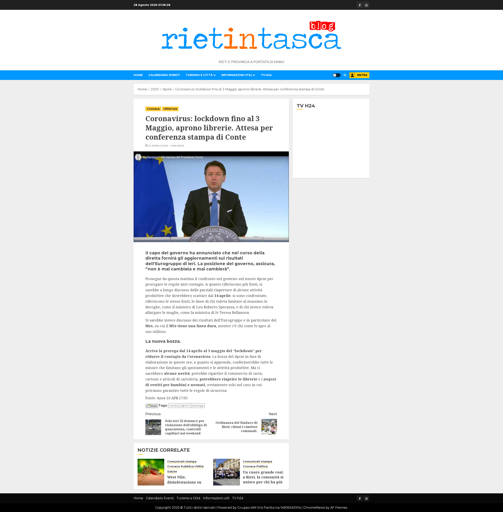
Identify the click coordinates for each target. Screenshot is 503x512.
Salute (172, 471)
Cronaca (153, 109)
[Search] (344, 75)
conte (174, 405)
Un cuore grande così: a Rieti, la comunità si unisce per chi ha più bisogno (263, 479)
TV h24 (266, 75)
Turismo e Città (199, 75)
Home (138, 75)
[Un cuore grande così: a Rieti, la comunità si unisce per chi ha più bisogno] (226, 472)
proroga (198, 405)
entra (362, 75)
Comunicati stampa (181, 461)
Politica (262, 466)
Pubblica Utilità (192, 466)
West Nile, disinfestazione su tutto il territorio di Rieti (185, 484)
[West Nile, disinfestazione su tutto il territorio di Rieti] (151, 472)
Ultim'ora (170, 109)
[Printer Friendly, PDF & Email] (151, 406)
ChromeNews (314, 507)
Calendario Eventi (164, 75)
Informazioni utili (236, 75)
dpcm (185, 405)
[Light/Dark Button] (337, 75)
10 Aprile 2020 (158, 145)
